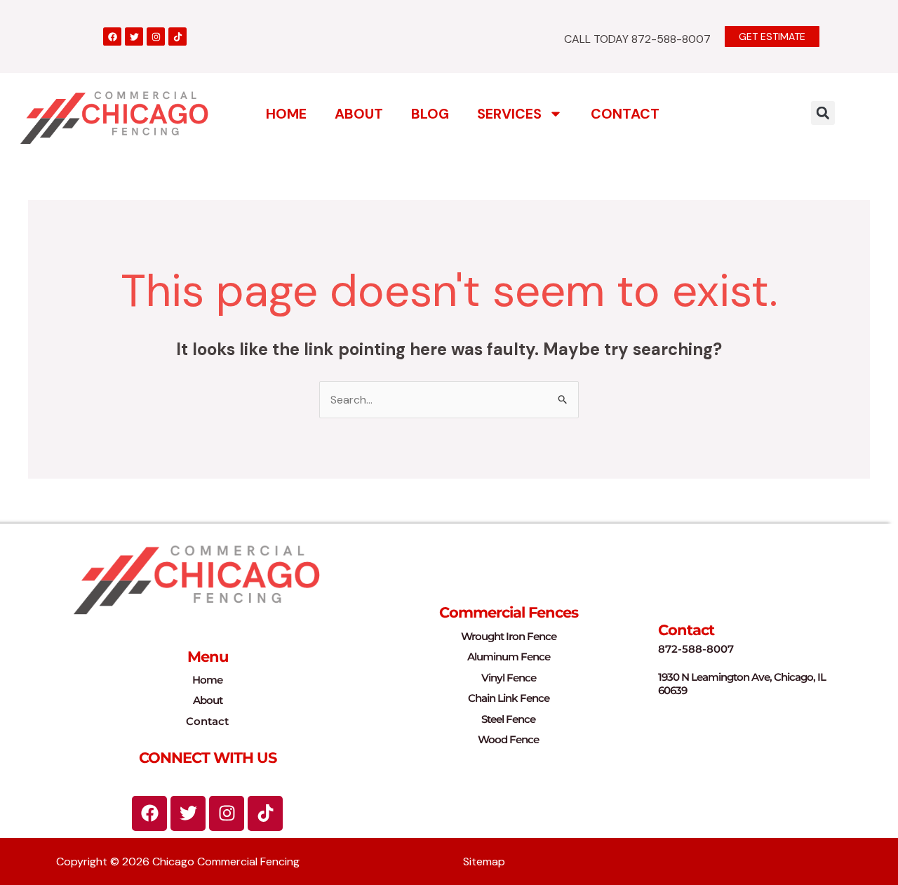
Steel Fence (508, 719)
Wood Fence (508, 739)
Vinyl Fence (508, 677)
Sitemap (484, 861)
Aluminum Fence (508, 656)
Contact (625, 114)
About (359, 114)
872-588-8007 (696, 649)
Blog (430, 114)
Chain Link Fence (508, 698)
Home (286, 114)
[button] (823, 113)
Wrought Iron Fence (508, 636)
